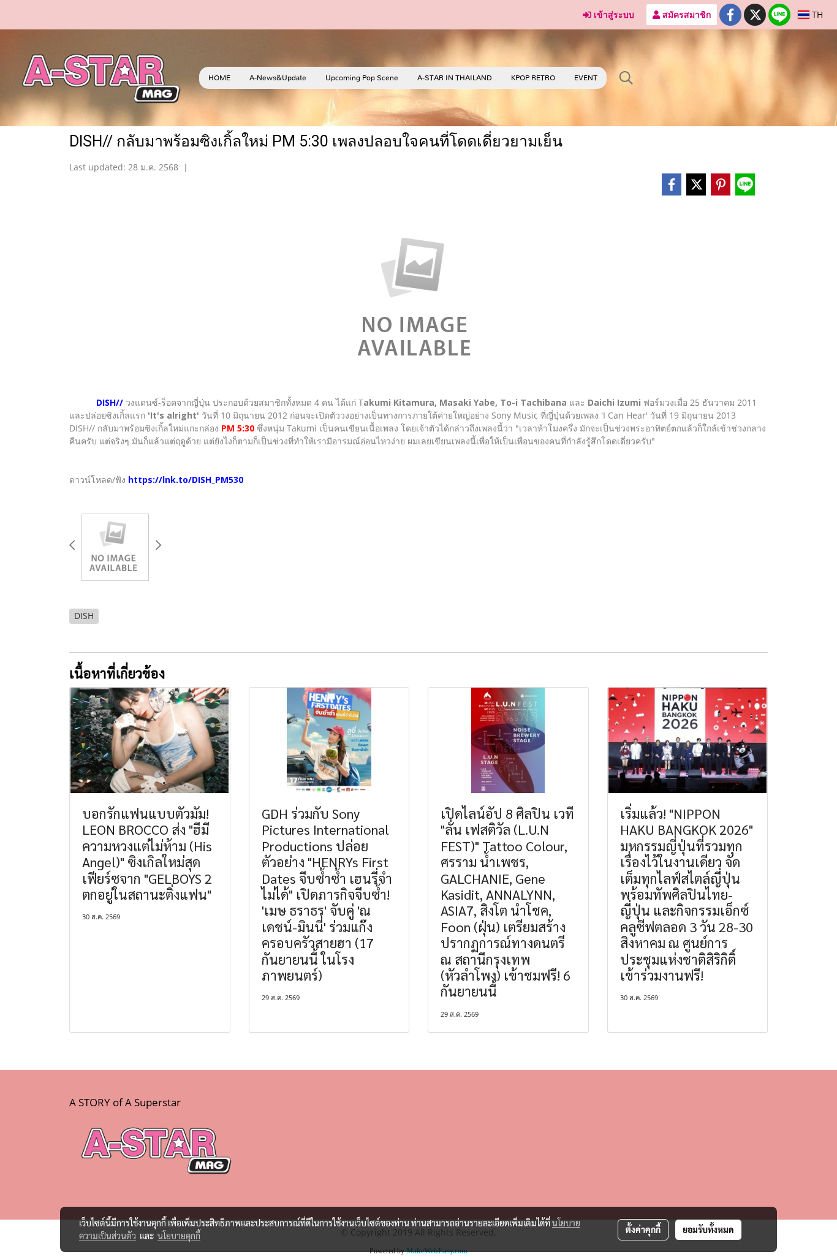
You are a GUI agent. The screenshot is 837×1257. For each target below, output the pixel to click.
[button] (626, 77)
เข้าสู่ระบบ (612, 14)
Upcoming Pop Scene (361, 78)
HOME (219, 78)
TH (816, 14)
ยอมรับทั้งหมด (708, 1229)
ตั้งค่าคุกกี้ (643, 1229)
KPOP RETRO (533, 78)
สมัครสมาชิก (685, 14)
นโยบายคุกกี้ (178, 1235)
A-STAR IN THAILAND (454, 78)
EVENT (585, 78)
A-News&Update (277, 78)
